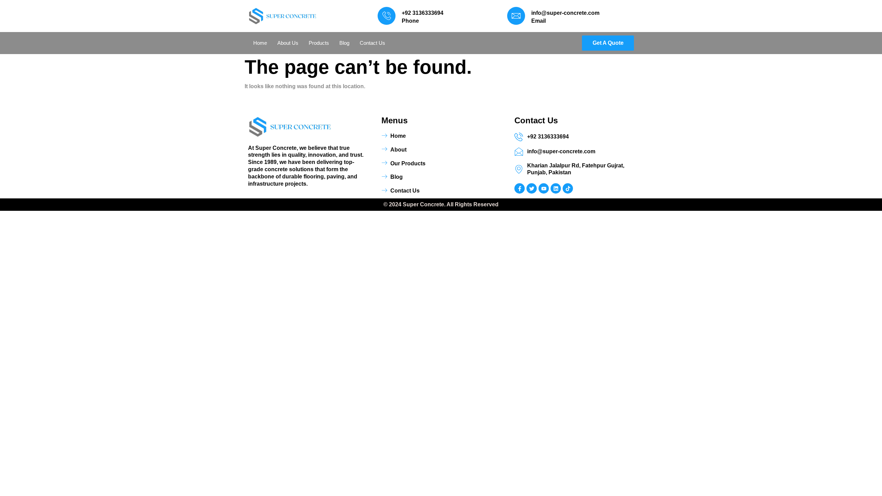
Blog (344, 43)
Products (319, 43)
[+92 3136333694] (387, 16)
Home (260, 43)
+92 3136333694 (422, 13)
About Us (287, 43)
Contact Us (372, 43)
